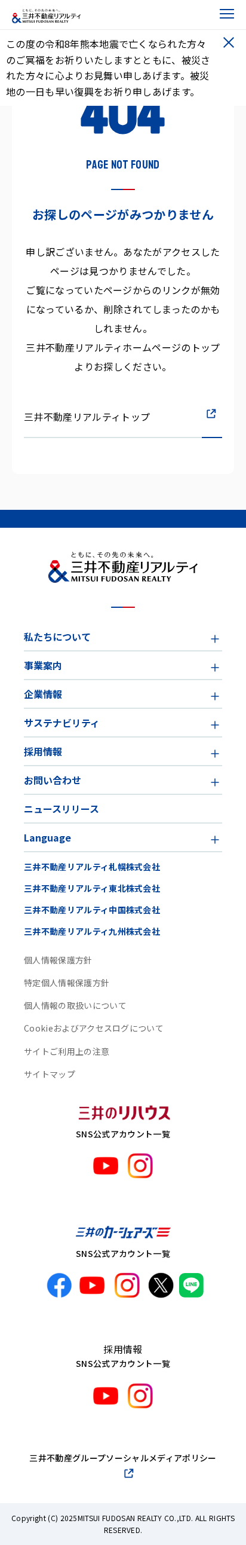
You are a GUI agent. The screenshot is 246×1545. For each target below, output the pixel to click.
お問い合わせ (52, 780)
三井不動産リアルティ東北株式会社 (92, 888)
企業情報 (43, 694)
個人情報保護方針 (58, 960)
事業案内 (43, 665)
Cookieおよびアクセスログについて (94, 1028)
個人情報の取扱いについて (75, 1005)
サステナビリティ (62, 722)
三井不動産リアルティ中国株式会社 (92, 910)
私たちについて (57, 636)
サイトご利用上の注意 (66, 1051)
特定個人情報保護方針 (66, 983)
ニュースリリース (61, 808)
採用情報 (43, 751)
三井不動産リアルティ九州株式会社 (92, 931)
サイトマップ (49, 1074)
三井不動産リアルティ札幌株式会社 (92, 867)
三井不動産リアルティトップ (87, 416)
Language (47, 837)
